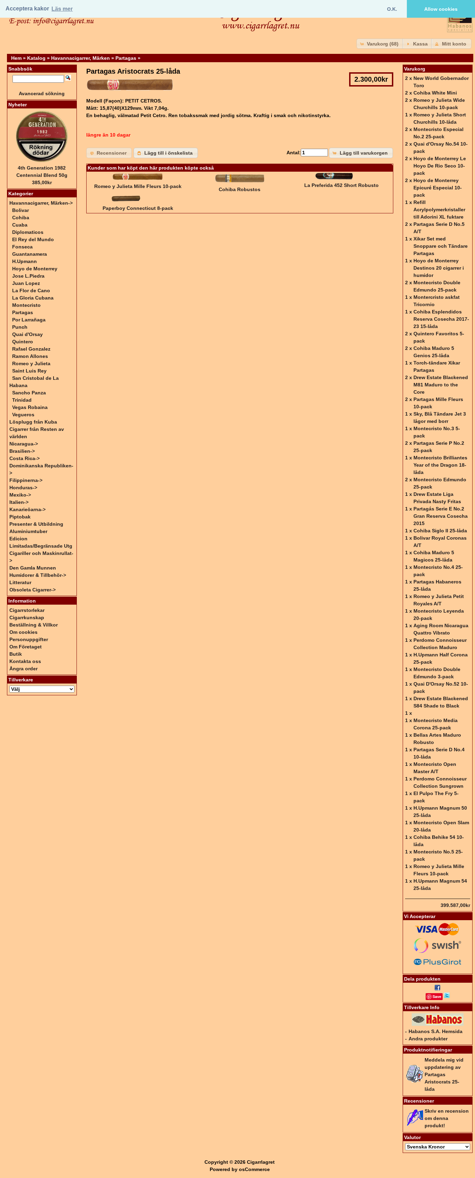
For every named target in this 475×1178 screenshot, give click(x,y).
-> (41, 203)
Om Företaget (25, 646)
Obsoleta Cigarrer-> (32, 589)
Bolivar (20, 210)
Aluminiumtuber (28, 531)
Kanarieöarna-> (27, 509)
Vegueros (23, 414)
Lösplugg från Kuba (33, 422)
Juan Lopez (26, 283)
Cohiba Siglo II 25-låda (440, 530)
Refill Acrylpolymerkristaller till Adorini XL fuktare (439, 209)
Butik (15, 654)
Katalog (36, 58)
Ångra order (23, 668)
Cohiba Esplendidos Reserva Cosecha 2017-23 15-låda (441, 319)
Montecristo (26, 305)
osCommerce (254, 1169)
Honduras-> (23, 487)
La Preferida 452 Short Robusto (341, 185)
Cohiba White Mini (435, 93)
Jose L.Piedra (28, 276)
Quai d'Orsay (27, 334)
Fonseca (22, 246)
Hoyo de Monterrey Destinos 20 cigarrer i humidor (438, 268)
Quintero (22, 341)
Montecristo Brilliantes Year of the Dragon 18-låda (440, 465)
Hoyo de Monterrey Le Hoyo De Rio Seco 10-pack (439, 166)
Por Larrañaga (29, 319)
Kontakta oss (25, 661)
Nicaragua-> (23, 444)
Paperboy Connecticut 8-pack (138, 208)
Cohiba (20, 217)
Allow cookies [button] (441, 9)
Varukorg (414, 69)
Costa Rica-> (24, 458)
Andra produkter (428, 1038)
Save (437, 996)
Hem (16, 58)
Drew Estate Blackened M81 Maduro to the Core (440, 385)
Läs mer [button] (62, 9)
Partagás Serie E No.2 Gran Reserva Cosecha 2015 (440, 516)
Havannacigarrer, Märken (80, 58)
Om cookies (23, 632)
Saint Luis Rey (29, 371)
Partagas (125, 58)
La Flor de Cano (31, 290)
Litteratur (20, 582)
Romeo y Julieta (31, 363)
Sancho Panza (29, 392)
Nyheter (17, 104)
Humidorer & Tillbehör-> (37, 575)
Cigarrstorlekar (27, 610)
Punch (19, 327)
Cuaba (19, 225)
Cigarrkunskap (26, 617)
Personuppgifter (28, 639)
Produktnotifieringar (428, 1050)
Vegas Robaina (30, 407)
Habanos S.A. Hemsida (435, 1031)
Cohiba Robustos (239, 189)
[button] (380, 44)
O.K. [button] (392, 9)
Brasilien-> (22, 451)
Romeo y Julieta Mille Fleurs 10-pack (138, 186)
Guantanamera (29, 254)
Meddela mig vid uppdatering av (444, 1074)
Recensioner (419, 1101)
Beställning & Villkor (33, 625)
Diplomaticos (27, 232)
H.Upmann (24, 261)
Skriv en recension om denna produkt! (447, 1118)
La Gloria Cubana (33, 298)
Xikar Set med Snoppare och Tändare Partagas (440, 246)
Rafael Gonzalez (31, 349)
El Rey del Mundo (33, 239)
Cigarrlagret (261, 1162)
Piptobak (20, 517)
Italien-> (19, 502)
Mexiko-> (20, 495)
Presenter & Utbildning (36, 524)
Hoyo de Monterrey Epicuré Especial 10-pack (437, 188)
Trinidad (22, 400)
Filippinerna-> (25, 480)
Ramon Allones (30, 356)
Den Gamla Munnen (32, 568)
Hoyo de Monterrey (34, 268)
